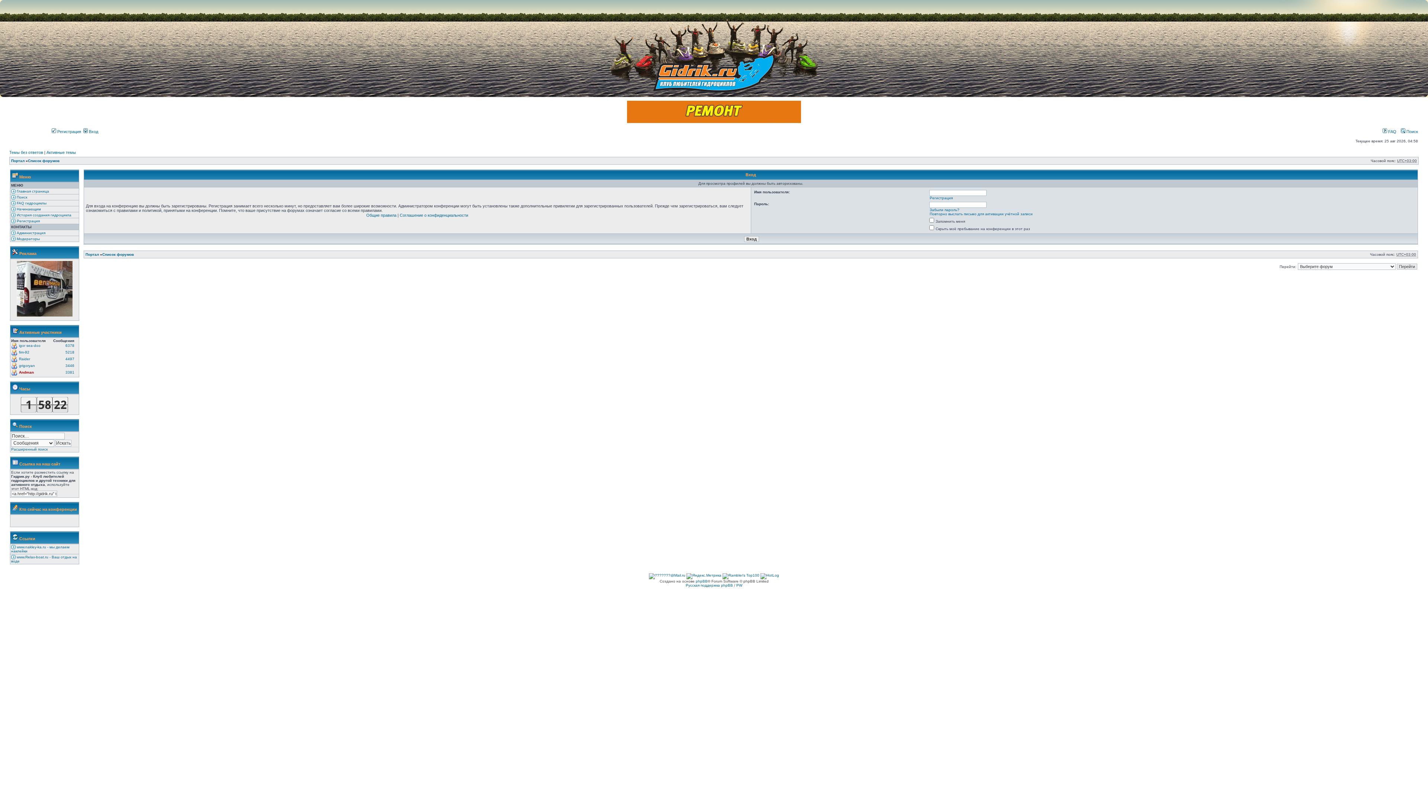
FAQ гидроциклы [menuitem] (31, 203)
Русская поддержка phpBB (709, 585)
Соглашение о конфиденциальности (434, 215)
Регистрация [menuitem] (28, 221)
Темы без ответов (26, 152)
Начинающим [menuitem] (28, 209)
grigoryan (27, 366)
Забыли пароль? (944, 210)
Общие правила (381, 215)
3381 (69, 372)
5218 (69, 352)
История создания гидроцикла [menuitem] (43, 215)
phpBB (702, 581)
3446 (69, 366)
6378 (69, 346)
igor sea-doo (30, 346)
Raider (24, 359)
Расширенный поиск (29, 449)
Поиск (1411, 131)
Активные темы (61, 152)
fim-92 (24, 352)
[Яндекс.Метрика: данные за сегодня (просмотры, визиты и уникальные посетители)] (703, 576)
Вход (93, 131)
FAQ (1391, 131)
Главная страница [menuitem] (32, 191)
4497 (69, 359)
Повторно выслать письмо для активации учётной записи (981, 214)
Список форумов (44, 161)
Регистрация (68, 131)
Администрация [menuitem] (30, 233)
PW (739, 585)
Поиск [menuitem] (21, 197)
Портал (18, 161)
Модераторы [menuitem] (28, 239)
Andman (26, 372)
